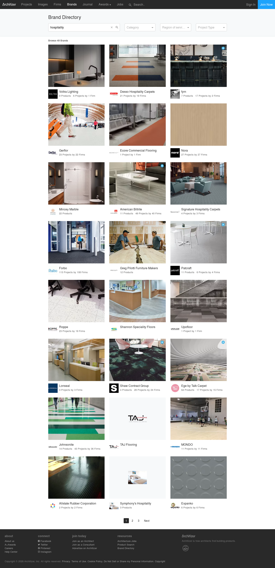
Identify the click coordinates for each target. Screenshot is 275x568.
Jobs (120, 4)
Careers (9, 548)
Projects (26, 4)
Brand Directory (125, 548)
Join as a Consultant (83, 544)
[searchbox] (128, 27)
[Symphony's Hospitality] (137, 477)
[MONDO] (198, 419)
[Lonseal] (76, 360)
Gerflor (63, 150)
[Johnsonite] (76, 419)
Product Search (125, 544)
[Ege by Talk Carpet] (198, 360)
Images (43, 4)
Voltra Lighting (68, 91)
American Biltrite (131, 209)
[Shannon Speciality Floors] (137, 301)
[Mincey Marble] (76, 183)
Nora (184, 150)
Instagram (45, 551)
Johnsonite (66, 444)
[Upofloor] (198, 301)
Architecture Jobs (127, 541)
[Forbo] (76, 242)
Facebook (45, 541)
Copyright (160, 561)
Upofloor (187, 327)
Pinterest (45, 548)
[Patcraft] (198, 242)
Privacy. (66, 561)
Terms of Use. (79, 561)
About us (9, 541)
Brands (72, 4)
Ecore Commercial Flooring (138, 150)
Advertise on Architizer (84, 548)
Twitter (44, 544)
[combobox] (140, 27)
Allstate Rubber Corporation (77, 503)
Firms (57, 4)
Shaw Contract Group (134, 385)
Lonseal (64, 385)
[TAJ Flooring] (137, 419)
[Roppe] (76, 301)
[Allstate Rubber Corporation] (76, 477)
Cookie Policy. (95, 561)
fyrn (183, 91)
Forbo (63, 268)
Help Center (11, 551)
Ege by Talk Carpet (194, 385)
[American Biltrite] (137, 183)
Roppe (63, 327)
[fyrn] (198, 66)
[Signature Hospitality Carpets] (198, 183)
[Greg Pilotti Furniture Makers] (137, 242)
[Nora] (198, 124)
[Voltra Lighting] (76, 66)
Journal (88, 4)
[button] (112, 27)
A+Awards (10, 544)
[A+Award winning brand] (223, 48)
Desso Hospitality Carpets (137, 91)
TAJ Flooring (128, 444)
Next (146, 520)
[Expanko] (198, 477)
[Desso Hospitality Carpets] (137, 66)
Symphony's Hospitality (135, 503)
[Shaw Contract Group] (137, 360)
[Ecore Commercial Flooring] (137, 124)
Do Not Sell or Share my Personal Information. (129, 561)
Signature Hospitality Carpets (200, 209)
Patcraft (186, 268)
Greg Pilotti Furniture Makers (139, 268)
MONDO (187, 444)
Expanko (187, 503)
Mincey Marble (69, 209)
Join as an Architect (83, 541)
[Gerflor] (76, 124)
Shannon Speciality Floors (137, 327)
